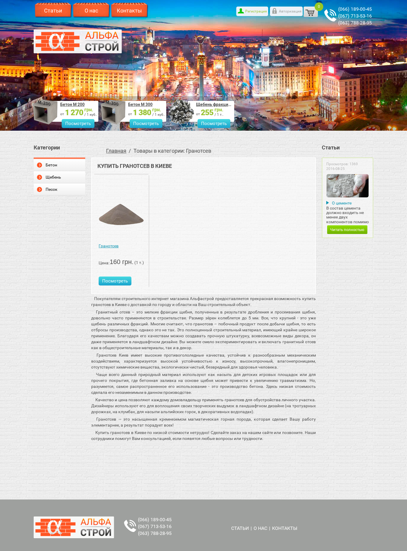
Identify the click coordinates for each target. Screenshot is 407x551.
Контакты (129, 10)
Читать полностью (347, 229)
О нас (91, 10)
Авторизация (290, 11)
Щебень (53, 177)
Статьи (53, 10)
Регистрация (256, 11)
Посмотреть (78, 123)
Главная (116, 151)
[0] (311, 12)
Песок (52, 189)
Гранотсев (109, 246)
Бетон (51, 165)
